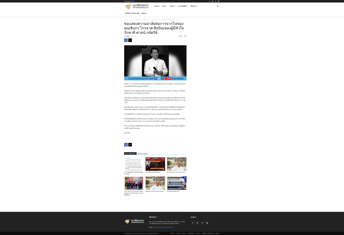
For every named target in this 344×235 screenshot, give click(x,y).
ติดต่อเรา (144, 13)
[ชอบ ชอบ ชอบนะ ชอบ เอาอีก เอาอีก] (177, 164)
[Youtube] (218, 1)
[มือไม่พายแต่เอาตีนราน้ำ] (177, 183)
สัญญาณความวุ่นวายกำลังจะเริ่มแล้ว (155, 191)
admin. (128, 36)
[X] (215, 1)
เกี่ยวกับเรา (193, 6)
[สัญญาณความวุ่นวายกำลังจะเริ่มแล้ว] (155, 183)
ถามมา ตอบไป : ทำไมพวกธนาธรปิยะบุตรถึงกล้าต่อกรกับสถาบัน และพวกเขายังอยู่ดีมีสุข (134, 193)
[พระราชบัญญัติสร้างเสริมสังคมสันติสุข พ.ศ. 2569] (134, 164)
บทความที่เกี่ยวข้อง (130, 153)
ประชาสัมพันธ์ (182, 6)
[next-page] (128, 198)
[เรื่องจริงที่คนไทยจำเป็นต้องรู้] (155, 164)
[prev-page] (125, 198)
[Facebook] (209, 1)
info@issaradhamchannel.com (164, 227)
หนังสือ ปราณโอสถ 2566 (132, 13)
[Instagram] (212, 1)
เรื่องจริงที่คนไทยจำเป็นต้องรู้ (153, 172)
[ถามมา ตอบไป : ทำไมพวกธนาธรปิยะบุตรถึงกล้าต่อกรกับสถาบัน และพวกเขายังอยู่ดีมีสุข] (134, 183)
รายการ (164, 6)
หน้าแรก (126, 19)
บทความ (157, 6)
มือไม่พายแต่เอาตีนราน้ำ (173, 191)
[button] (218, 6)
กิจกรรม (172, 6)
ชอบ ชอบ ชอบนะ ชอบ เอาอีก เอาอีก (176, 172)
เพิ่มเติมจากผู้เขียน (143, 153)
